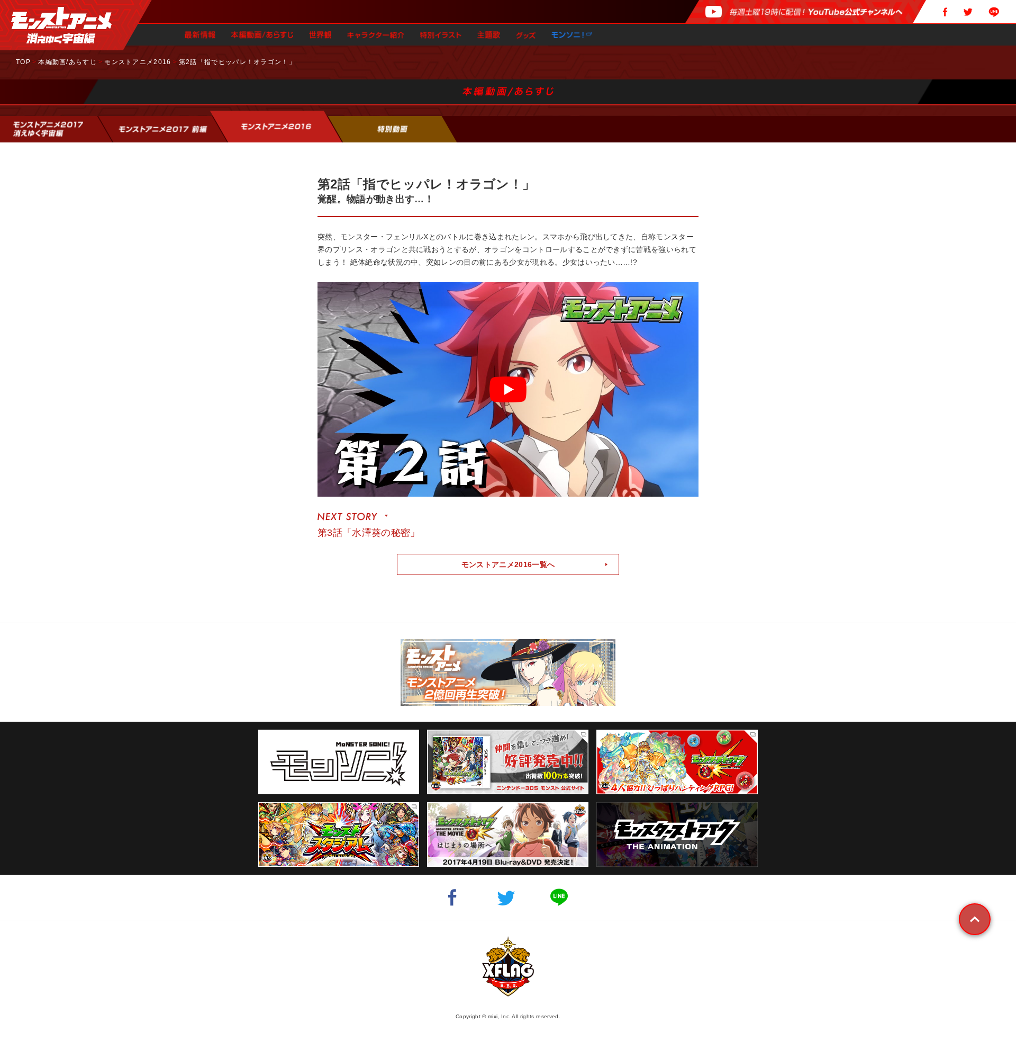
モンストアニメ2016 (137, 62)
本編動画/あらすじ (67, 62)
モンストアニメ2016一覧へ (508, 564)
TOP (23, 62)
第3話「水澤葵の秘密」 (369, 532)
